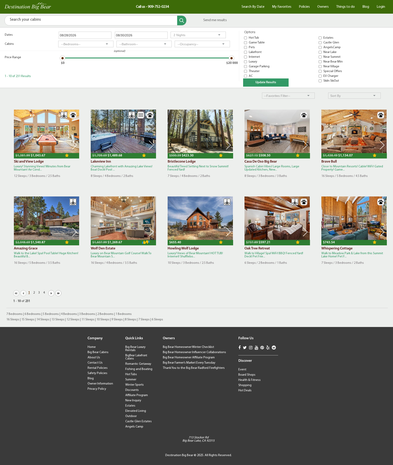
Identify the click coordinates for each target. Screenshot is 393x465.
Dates (9, 35)
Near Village (331, 66)
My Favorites (281, 7)
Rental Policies (98, 368)
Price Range (13, 57)
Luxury (253, 61)
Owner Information (100, 383)
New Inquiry (133, 400)
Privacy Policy (97, 389)
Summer (130, 379)
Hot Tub (254, 38)
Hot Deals (245, 390)
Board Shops (246, 375)
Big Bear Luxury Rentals (135, 348)
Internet (254, 57)
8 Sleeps (130, 319)
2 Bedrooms (105, 314)
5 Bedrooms (51, 314)
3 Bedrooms (87, 314)
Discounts (132, 390)
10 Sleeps (102, 319)
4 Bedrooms (69, 314)
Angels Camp (134, 426)
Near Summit (331, 57)
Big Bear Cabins (98, 352)
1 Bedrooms (124, 314)
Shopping (245, 385)
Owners (323, 7)
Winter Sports (134, 385)
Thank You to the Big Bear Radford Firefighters (194, 368)
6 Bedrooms (33, 314)
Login (381, 7)
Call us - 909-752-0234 (152, 7)
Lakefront (255, 52)
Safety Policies (97, 373)
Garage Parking (259, 66)
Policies (304, 7)
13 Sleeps (57, 319)
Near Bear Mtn (333, 61)
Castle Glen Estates (138, 421)
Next (74, 145)
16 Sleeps (12, 319)
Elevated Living (135, 411)
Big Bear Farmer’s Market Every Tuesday (189, 362)
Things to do (345, 7)
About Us (94, 357)
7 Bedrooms (14, 314)
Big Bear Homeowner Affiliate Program (189, 357)
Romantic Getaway (138, 364)
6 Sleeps (157, 319)
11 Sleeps (87, 319)
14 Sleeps (42, 319)
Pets (252, 47)
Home (92, 347)
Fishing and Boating (138, 369)
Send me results (215, 20)
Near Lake (330, 52)
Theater (254, 71)
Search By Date (253, 7)
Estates (328, 38)
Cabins (9, 44)
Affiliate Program (136, 395)
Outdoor (131, 416)
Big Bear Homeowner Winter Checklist (188, 347)
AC (251, 76)
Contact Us (95, 362)
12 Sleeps (72, 319)
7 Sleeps (144, 319)
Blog (365, 7)
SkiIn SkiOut (331, 81)
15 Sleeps (27, 319)
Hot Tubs (131, 374)
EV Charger (330, 76)
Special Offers (332, 71)
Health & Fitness (249, 380)
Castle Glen (331, 42)
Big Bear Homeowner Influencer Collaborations (194, 352)
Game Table (257, 42)
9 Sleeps (117, 319)
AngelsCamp (332, 47)
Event (242, 369)
